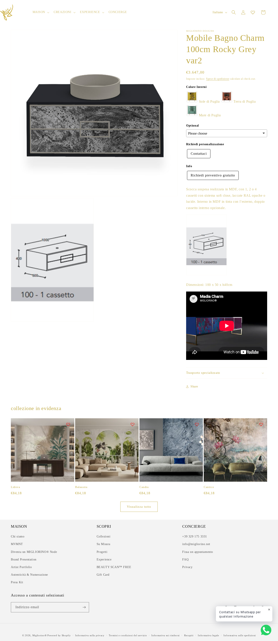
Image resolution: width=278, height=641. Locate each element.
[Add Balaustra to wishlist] (132, 424)
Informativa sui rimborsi (165, 635)
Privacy (187, 567)
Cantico (209, 487)
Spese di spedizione (217, 78)
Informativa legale (208, 635)
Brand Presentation (23, 559)
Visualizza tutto (139, 506)
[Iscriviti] (84, 607)
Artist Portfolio (21, 567)
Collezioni (104, 536)
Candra (144, 487)
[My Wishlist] (253, 12)
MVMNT (17, 544)
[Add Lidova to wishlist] (68, 424)
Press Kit (17, 582)
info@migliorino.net (196, 544)
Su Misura (103, 544)
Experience (104, 559)
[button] (40, 12)
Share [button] (194, 386)
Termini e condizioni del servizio (128, 635)
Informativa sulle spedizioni (239, 635)
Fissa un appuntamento (197, 552)
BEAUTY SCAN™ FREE (114, 567)
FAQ (185, 559)
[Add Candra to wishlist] (197, 424)
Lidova (15, 487)
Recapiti (189, 635)
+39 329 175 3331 (194, 536)
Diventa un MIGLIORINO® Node (34, 552)
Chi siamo (17, 536)
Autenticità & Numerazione (29, 574)
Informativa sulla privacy (89, 635)
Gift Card (103, 574)
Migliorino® (39, 635)
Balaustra (81, 487)
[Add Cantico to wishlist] (261, 424)
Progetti (102, 552)
